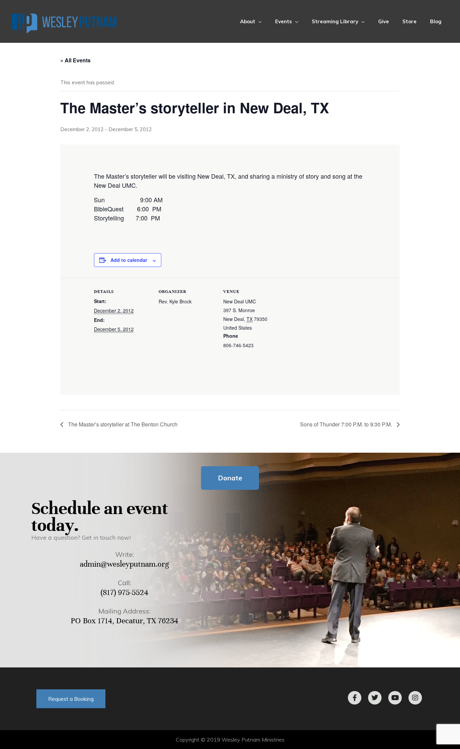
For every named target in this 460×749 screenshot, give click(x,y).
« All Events (75, 60)
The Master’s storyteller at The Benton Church (122, 424)
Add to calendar (128, 260)
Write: (124, 554)
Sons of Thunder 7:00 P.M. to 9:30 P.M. (346, 424)
